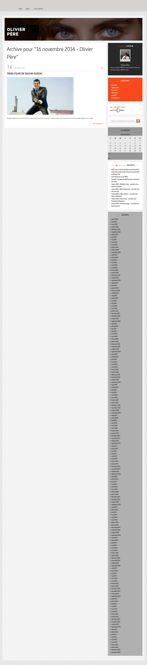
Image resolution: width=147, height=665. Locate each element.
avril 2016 (114, 487)
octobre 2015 (115, 502)
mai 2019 (114, 392)
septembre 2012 (116, 596)
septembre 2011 (116, 627)
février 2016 (114, 492)
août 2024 (114, 255)
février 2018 (114, 431)
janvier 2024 (115, 273)
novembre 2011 (115, 622)
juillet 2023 (114, 283)
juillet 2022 (114, 298)
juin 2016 (114, 482)
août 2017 (114, 446)
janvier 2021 (114, 342)
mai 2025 (114, 240)
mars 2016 (114, 489)
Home (20, 9)
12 (120, 145)
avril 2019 (114, 395)
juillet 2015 (114, 510)
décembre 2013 (115, 558)
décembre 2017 (115, 436)
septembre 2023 (116, 280)
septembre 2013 (116, 566)
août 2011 (114, 629)
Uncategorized (115, 98)
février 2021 (114, 339)
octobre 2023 (115, 278)
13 (125, 145)
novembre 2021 (115, 316)
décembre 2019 (115, 375)
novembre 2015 (115, 499)
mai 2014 (114, 545)
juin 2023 (114, 285)
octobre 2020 (115, 349)
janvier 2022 (114, 311)
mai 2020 (114, 362)
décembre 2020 (115, 344)
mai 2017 (114, 454)
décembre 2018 (115, 405)
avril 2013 (114, 578)
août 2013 (114, 568)
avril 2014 (114, 548)
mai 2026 (114, 222)
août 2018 (114, 415)
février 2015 (114, 522)
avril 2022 (114, 306)
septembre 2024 (116, 252)
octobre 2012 (115, 594)
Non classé (114, 90)
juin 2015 (114, 512)
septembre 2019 (116, 382)
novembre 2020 (115, 347)
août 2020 (114, 354)
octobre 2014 (115, 532)
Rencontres (114, 93)
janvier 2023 (114, 288)
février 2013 (114, 583)
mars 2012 (114, 612)
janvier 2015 (114, 525)
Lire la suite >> (98, 123)
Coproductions (115, 88)
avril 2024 (114, 265)
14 (130, 145)
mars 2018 (114, 428)
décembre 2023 (115, 275)
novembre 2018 (115, 408)
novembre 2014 (115, 530)
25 (115, 151)
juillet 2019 (114, 387)
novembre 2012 (115, 591)
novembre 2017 (115, 438)
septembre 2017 (116, 443)
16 (140, 145)
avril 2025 (114, 242)
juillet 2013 (114, 571)
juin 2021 (114, 329)
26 (120, 151)
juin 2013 (114, 573)
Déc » (109, 158)
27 (125, 151)
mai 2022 (114, 303)
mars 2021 (114, 336)
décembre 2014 (115, 527)
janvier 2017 (114, 464)
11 (115, 145)
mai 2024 (114, 262)
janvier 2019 (114, 403)
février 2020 (114, 369)
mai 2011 (114, 637)
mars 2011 (114, 642)
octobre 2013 (115, 563)
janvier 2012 (114, 617)
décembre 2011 (115, 619)
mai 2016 (114, 484)
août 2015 (114, 507)
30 (140, 151)
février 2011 (114, 645)
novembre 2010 (115, 652)
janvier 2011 (114, 647)
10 (110, 145)
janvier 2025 (114, 247)
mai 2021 (114, 331)
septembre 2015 (116, 505)
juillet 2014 (114, 540)
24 (110, 151)
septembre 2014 (116, 535)
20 (125, 148)
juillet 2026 (114, 219)
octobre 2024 (115, 250)
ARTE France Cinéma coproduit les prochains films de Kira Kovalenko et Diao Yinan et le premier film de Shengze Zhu (125, 172)
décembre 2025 (115, 229)
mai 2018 (114, 423)
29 (135, 151)
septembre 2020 (116, 352)
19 (120, 148)
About (28, 9)
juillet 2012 (114, 601)
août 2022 (114, 296)
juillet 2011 (114, 632)
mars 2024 (114, 268)
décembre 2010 (115, 650)
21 (130, 148)
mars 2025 (114, 245)
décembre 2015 (115, 497)
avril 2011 (114, 639)
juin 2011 (114, 634)
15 (135, 145)
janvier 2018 (115, 433)
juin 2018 (114, 420)
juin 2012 (114, 604)
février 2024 (114, 270)
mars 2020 (114, 367)
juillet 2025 (114, 235)
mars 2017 (114, 459)
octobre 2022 (115, 293)
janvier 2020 (115, 372)
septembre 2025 (116, 232)
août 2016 (114, 476)
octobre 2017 (115, 441)
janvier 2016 (115, 494)
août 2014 (114, 538)
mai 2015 (114, 515)
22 (135, 148)
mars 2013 (114, 581)
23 (140, 148)
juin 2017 (114, 451)
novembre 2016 (115, 469)
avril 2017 (114, 456)
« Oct (109, 154)
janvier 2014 (115, 556)
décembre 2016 (115, 466)
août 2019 (114, 385)
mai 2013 (114, 576)
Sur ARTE (113, 95)
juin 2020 (114, 359)
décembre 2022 (115, 291)
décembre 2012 (115, 589)
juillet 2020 (114, 357)
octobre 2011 (115, 624)
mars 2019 (114, 398)
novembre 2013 (115, 561)
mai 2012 (114, 606)
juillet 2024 (114, 257)
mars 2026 (114, 224)
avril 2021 (114, 334)
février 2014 (114, 553)
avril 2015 (114, 517)
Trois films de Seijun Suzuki (24, 73)
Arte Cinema (38, 9)
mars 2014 (114, 550)
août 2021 (114, 324)
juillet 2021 (114, 326)
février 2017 (114, 461)
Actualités (114, 85)
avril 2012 (114, 609)
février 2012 (114, 614)
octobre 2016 (115, 471)
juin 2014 (114, 543)
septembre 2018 (116, 413)
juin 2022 (114, 301)
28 (130, 151)
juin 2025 (114, 237)
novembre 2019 (115, 377)
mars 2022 (114, 308)
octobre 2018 (115, 410)
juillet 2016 (114, 479)
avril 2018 (114, 425)
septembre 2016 (116, 474)
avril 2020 (114, 364)
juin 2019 (114, 390)
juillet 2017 (114, 449)
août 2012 (114, 599)
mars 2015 (114, 520)
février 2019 (114, 400)
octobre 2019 (115, 380)
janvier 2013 (114, 586)
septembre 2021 (116, 321)
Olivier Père (125, 65)
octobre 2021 (115, 319)
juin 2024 (114, 260)
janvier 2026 (115, 227)
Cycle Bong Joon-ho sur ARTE (119, 177)
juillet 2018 (114, 418)
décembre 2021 (115, 313)
